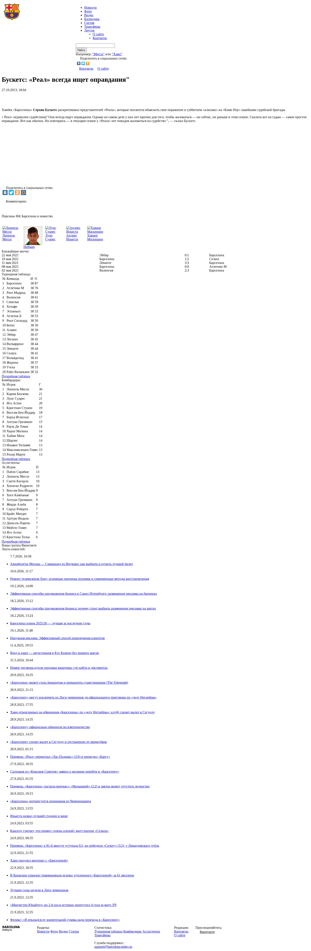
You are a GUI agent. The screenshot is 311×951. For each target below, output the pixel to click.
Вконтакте (207, 932)
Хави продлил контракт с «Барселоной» (39, 860)
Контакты (100, 38)
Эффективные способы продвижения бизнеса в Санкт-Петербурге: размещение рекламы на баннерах (83, 593)
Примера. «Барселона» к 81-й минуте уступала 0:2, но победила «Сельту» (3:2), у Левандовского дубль (84, 845)
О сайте (98, 34)
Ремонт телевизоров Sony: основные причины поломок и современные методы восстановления (79, 579)
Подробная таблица (16, 376)
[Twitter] (83, 63)
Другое (89, 30)
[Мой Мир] (23, 192)
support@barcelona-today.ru (113, 946)
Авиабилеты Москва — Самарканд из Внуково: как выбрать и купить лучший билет (71, 564)
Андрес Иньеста (72, 237)
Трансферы (92, 26)
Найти (81, 50)
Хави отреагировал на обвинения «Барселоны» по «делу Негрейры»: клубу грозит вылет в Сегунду (82, 712)
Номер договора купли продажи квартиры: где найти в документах (59, 668)
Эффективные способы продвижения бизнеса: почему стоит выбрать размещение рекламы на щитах (83, 608)
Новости (43, 931)
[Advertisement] (51, 98)
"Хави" (117, 54)
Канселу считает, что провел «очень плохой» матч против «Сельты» (59, 831)
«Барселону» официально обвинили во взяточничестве (50, 727)
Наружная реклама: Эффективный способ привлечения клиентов (57, 638)
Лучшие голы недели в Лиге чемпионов (39, 890)
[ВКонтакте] (79, 63)
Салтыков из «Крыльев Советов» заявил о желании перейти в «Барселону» (64, 771)
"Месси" (98, 54)
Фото (88, 11)
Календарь (91, 19)
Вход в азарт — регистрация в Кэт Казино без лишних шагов (54, 653)
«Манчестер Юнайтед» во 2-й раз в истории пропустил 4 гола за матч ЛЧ (63, 905)
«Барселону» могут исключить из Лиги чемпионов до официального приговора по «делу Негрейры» (83, 697)
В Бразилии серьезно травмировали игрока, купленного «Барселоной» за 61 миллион (72, 875)
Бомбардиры (132, 931)
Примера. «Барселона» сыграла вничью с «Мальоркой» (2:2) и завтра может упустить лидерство (80, 786)
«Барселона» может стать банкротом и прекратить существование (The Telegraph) (69, 682)
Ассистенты (151, 931)
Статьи (74, 931)
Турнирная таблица (108, 931)
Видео (88, 15)
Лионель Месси (8, 237)
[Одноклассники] (87, 63)
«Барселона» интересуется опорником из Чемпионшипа (50, 801)
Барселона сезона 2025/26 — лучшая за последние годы (50, 623)
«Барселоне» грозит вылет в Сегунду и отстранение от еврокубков (58, 742)
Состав (89, 23)
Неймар (29, 247)
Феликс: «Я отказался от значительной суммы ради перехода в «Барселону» (65, 920)
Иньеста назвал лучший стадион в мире (39, 816)
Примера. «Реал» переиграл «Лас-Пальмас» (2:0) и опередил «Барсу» (60, 756)
